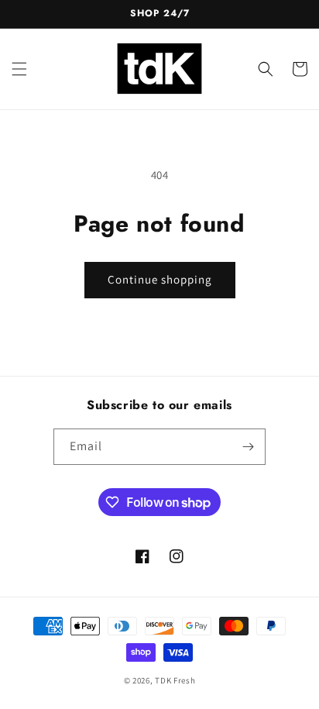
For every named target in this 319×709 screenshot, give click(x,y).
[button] (19, 69)
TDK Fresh (175, 680)
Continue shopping (160, 279)
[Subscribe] (248, 446)
